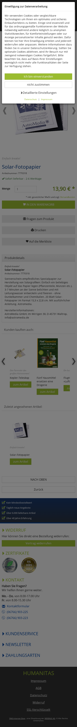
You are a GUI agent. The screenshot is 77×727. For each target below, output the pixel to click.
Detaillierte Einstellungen (40, 93)
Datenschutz (30, 99)
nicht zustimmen (40, 84)
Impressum (46, 99)
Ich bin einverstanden (38, 76)
